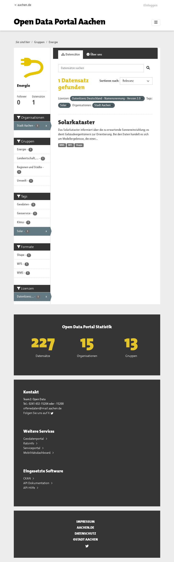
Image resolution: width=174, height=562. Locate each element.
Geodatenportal (34, 439)
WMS (62, 145)
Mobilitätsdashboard (37, 453)
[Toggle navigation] (156, 22)
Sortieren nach (109, 80)
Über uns (96, 54)
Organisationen (87, 356)
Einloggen (150, 5)
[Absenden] (148, 68)
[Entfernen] (142, 98)
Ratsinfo (29, 443)
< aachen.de (22, 5)
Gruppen (39, 42)
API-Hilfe (29, 488)
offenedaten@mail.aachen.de (42, 408)
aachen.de (85, 527)
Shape (79, 145)
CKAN (27, 478)
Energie (53, 42)
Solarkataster (76, 122)
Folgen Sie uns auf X (36, 413)
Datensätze (72, 54)
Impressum (85, 521)
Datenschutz (85, 533)
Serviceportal (32, 448)
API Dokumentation (36, 483)
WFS (70, 145)
